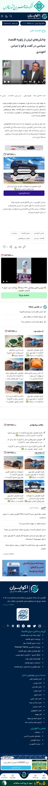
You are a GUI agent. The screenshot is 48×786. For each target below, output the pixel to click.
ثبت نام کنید (16, 768)
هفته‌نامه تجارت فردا (32, 659)
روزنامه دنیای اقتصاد (32, 639)
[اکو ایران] (37, 16)
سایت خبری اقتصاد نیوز (31, 643)
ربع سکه (19, 23)
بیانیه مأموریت (34, 744)
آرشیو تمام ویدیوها (35, 718)
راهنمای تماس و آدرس (32, 736)
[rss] (8, 626)
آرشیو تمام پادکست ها (33, 722)
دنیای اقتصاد (25, 233)
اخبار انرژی (38, 695)
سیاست (14, 233)
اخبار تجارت (37, 691)
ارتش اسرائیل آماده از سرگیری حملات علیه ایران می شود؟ (25, 530)
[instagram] (39, 626)
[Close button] (46, 757)
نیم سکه (42, 23)
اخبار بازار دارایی (36, 699)
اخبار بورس (37, 683)
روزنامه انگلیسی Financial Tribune (27, 647)
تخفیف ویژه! (24, 295)
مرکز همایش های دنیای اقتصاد (29, 651)
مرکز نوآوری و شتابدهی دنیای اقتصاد (27, 667)
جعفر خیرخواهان (24, 238)
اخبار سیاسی (37, 707)
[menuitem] (15, 247)
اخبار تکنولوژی (36, 710)
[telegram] (23, 626)
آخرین (43, 508)
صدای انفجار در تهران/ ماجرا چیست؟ (32, 524)
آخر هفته (38, 714)
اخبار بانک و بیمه (35, 703)
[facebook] (18, 626)
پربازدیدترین (34, 508)
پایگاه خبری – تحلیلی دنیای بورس (28, 655)
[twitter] (34, 626)
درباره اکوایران (35, 740)
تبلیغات (37, 732)
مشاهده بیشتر (9, 554)
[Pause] (3, 281)
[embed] (19, 247)
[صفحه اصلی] (24, 774)
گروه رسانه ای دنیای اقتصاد (30, 635)
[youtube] (29, 626)
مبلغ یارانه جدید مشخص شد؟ (32, 322)
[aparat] (12, 626)
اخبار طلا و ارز (37, 687)
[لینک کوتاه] (24, 247)
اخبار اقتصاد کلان (35, 679)
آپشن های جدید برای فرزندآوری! (31, 312)
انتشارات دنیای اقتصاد (32, 663)
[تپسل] (4, 154)
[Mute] (7, 281)
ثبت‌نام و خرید (24, 193)
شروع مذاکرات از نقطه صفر (33, 317)
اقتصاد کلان (35, 30)
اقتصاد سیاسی (39, 238)
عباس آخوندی (39, 233)
